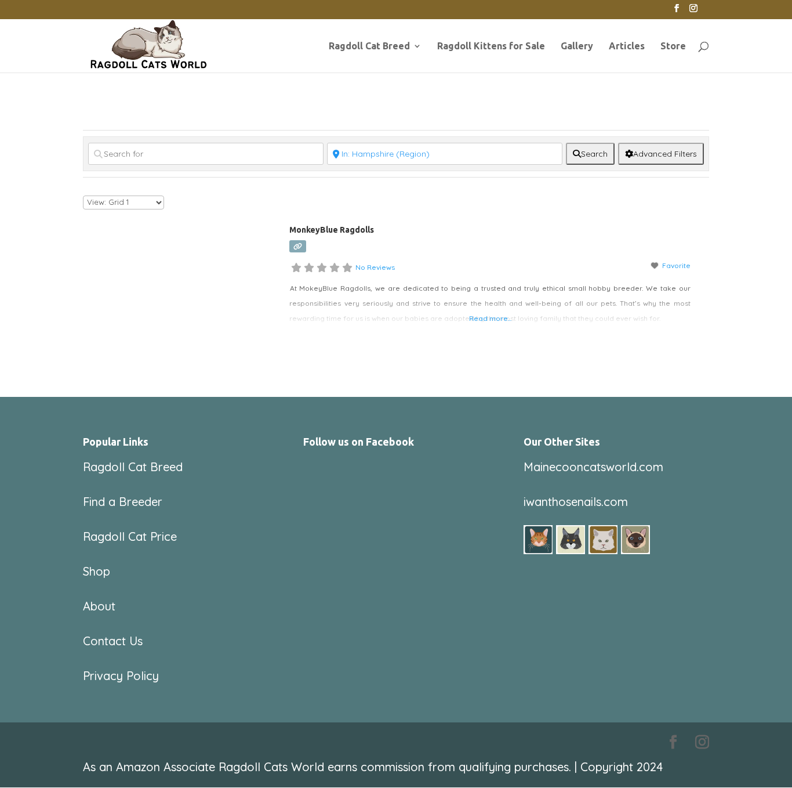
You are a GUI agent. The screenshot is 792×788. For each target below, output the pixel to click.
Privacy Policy (121, 675)
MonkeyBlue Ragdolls (331, 229)
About (99, 606)
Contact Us (113, 641)
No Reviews (375, 267)
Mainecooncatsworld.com (593, 467)
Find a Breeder (122, 501)
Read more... (490, 318)
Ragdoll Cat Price (130, 536)
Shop (96, 571)
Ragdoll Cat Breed (369, 46)
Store (673, 46)
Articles (627, 46)
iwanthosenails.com (576, 501)
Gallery (577, 46)
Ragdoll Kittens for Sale (491, 46)
